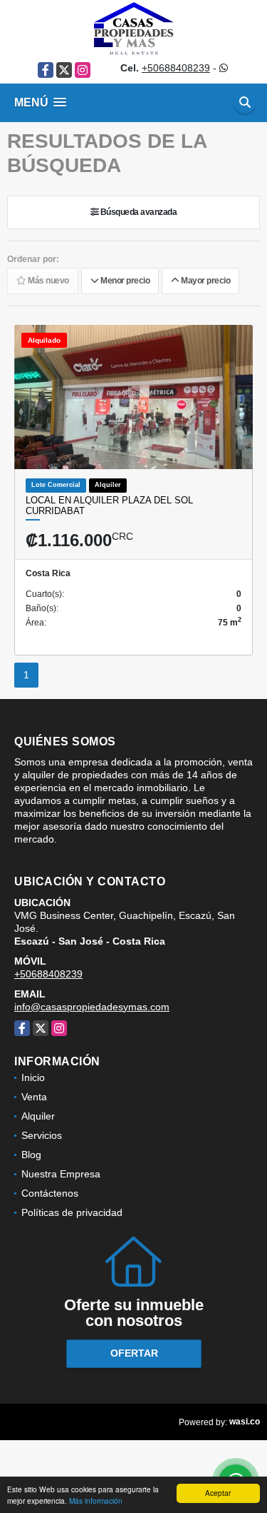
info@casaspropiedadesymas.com (91, 1006)
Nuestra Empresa (60, 1174)
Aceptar (218, 1492)
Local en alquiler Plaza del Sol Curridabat (109, 506)
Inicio (33, 1077)
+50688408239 (176, 68)
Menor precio (124, 281)
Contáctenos (49, 1193)
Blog (31, 1154)
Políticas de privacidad (71, 1212)
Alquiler (38, 1116)
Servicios (41, 1135)
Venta (34, 1096)
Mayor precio (204, 281)
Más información (95, 1500)
